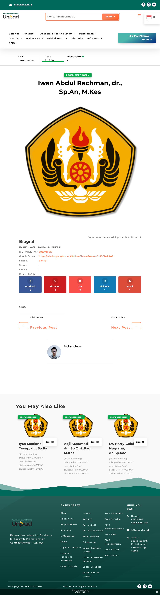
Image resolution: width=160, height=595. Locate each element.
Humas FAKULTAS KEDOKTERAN (139, 519)
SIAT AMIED (112, 549)
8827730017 (45, 251)
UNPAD (87, 513)
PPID (12, 43)
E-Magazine (67, 536)
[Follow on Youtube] (154, 4)
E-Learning (89, 542)
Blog (63, 513)
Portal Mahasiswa (93, 530)
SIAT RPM (110, 534)
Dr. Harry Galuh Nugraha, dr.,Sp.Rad (122, 448)
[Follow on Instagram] (149, 4)
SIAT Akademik (114, 513)
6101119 (42, 260)
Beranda (14, 34)
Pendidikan (86, 34)
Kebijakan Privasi (86, 586)
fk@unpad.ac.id (23, 4)
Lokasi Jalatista (92, 567)
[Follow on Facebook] (143, 4)
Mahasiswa (33, 38)
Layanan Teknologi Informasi (66, 557)
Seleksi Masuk (56, 38)
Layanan (14, 38)
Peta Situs (68, 586)
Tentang (28, 34)
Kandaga (65, 530)
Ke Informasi (27, 58)
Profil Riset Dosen (77, 75)
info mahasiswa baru (138, 37)
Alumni (76, 38)
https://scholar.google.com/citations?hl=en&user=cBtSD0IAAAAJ (76, 256)
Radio (63, 541)
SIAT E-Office (113, 519)
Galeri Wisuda (68, 566)
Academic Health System (56, 34)
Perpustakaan (68, 524)
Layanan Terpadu (70, 547)
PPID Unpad (112, 555)
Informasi (93, 38)
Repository (66, 518)
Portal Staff (89, 525)
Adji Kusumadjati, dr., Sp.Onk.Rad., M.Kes (79, 448)
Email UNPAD (91, 536)
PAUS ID (87, 519)
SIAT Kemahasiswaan (114, 527)
